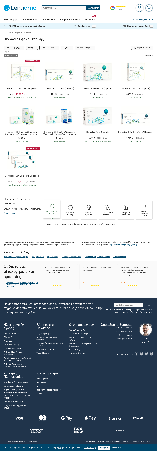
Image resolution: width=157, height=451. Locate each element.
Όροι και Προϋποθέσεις (14, 348)
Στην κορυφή (32, 441)
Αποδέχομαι (104, 448)
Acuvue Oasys (119, 256)
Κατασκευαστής (48, 48)
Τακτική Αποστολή (77, 330)
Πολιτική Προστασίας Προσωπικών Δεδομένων (15, 365)
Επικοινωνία (41, 393)
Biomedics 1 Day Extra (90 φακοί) (135, 88)
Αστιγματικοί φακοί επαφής (16, 256)
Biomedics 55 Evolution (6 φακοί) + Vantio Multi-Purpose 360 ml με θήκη (59, 133)
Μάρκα (66, 48)
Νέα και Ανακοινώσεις (13, 401)
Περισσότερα (90, 447)
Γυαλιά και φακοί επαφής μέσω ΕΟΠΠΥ (17, 396)
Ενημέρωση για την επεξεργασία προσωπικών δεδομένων (18, 359)
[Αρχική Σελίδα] (5, 33)
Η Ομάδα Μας (42, 382)
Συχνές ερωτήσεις (44, 333)
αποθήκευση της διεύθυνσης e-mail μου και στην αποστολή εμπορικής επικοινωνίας (134, 310)
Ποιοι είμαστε (42, 378)
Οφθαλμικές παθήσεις (13, 385)
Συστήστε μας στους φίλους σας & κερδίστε (83, 344)
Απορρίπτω (116, 448)
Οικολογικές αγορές (78, 353)
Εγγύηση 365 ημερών (45, 349)
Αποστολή (8, 341)
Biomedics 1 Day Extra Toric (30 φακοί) (135, 132)
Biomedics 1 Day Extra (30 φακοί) (59, 88)
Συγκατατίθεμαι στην (131, 310)
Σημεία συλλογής (11, 344)
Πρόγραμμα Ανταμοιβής (79, 333)
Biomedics (9, 55)
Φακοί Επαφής (14, 33)
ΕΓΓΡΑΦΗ (148, 305)
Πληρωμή (8, 337)
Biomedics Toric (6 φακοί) (97, 132)
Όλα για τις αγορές (12, 333)
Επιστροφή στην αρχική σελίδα (14, 441)
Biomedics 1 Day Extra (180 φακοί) (22, 88)
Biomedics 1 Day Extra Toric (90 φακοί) (22, 176)
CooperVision (38, 256)
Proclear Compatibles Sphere (97, 256)
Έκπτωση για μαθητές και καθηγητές (80, 338)
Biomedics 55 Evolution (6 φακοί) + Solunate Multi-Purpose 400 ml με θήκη (22, 133)
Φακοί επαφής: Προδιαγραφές (17, 382)
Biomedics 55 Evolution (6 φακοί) (97, 88)
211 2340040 (127, 335)
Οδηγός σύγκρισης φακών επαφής (15, 406)
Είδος (30, 48)
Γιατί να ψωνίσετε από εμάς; (48, 390)
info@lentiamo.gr (125, 338)
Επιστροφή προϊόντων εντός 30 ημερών (50, 344)
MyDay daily (52, 256)
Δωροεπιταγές (75, 349)
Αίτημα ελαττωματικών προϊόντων (46, 338)
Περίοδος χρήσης (13, 48)
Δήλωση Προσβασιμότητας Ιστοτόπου (15, 353)
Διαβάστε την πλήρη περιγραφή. (122, 244)
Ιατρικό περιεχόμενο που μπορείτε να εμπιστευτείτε (15, 390)
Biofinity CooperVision (71, 256)
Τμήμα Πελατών (43, 353)
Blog (38, 386)
